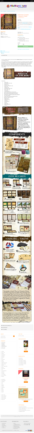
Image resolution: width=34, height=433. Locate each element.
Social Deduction (4, 370)
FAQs (3, 426)
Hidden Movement (4, 362)
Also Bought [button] (4, 327)
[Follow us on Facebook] (24, 424)
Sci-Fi (2, 369)
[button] (19, 346)
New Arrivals (3, 342)
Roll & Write (3, 368)
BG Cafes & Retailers (17, 427)
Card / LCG (3, 352)
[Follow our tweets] (28, 424)
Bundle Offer (3, 347)
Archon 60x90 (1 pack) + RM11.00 (24, 40)
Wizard (3, 391)
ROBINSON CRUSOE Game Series (26, 29)
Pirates (3, 389)
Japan (2, 388)
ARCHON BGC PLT (11, 430)
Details (26, 351)
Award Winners (4, 397)
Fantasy (3, 361)
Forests (3, 386)
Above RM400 (21, 364)
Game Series (3, 394)
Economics (3, 359)
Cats (2, 382)
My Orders (3, 425)
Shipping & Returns (22, 411)
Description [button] (4, 55)
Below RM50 (21, 359)
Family (2, 360)
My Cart (3, 424)
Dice (2, 358)
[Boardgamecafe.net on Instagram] (25, 424)
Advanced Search (3, 337)
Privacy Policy (16, 428)
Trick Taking (3, 374)
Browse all (3, 399)
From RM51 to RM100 (22, 360)
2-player (3, 351)
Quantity (19, 42)
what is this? (21, 35)
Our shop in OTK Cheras (17, 425)
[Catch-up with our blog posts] (26, 424)
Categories (4, 11)
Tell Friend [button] (4, 329)
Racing (2, 367)
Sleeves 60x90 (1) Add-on (21, 39)
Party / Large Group (4, 366)
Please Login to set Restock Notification (23, 49)
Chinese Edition (4, 398)
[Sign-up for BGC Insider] (29, 424)
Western (3, 376)
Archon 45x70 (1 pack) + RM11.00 (24, 38)
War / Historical (4, 375)
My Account (4, 423)
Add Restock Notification (22, 406)
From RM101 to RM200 (22, 361)
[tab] (17, 55)
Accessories (3, 348)
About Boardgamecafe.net (16, 424)
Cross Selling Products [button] (7, 325)
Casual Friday (3, 380)
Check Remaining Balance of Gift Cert (24, 410)
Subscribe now (26, 401)
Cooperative (3, 354)
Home (1, 11)
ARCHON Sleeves (4, 346)
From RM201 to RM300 (22, 362)
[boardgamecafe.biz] (16, 6)
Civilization (3, 381)
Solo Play (3, 371)
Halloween (3, 387)
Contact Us (4, 427)
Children (3, 353)
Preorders (3, 343)
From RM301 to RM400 (22, 363)
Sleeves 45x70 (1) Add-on (21, 37)
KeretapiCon (3, 379)
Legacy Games (4, 363)
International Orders (17, 426)
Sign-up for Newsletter (27, 423)
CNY (2, 383)
